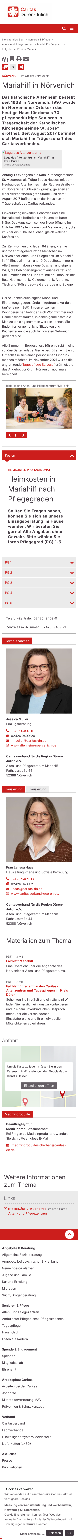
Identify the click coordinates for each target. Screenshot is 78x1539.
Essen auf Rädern (15, 1339)
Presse (7, 1460)
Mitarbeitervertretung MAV (21, 1400)
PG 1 (8, 562)
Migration (9, 1288)
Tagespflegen (12, 1325)
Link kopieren (5, 58)
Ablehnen (55, 1532)
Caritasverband (13, 1423)
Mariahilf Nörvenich (49, 44)
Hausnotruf (10, 1332)
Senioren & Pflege (39, 39)
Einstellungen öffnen (39, 1086)
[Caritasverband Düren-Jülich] (39, 12)
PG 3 (8, 583)
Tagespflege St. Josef (38, 364)
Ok (69, 1532)
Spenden (8, 1356)
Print (19, 58)
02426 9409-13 (22, 879)
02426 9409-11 (21, 731)
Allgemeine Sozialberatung (22, 1255)
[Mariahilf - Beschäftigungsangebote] (39, 408)
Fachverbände (12, 1430)
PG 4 (8, 593)
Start (21, 39)
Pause (16, 435)
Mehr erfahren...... (32, 1533)
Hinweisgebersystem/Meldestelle (26, 1437)
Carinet (5, 67)
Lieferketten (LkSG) (16, 1444)
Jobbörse (9, 1393)
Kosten (10, 455)
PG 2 (8, 572)
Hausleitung (13, 789)
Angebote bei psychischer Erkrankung (30, 1261)
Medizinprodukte (17, 1114)
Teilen (21, 67)
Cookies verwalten (19, 1489)
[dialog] (40, 1514)
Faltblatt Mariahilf (19, 961)
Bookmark (12, 58)
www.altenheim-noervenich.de (33, 745)
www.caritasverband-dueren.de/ (35, 894)
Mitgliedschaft (12, 1363)
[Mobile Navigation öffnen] (72, 28)
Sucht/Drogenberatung (19, 1295)
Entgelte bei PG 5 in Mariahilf (19, 49)
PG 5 (8, 603)
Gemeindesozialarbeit (18, 1268)
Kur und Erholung (14, 1282)
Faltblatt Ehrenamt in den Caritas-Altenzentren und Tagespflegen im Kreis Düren (37, 990)
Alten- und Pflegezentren (17, 44)
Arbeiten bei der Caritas (19, 1386)
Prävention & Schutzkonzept (23, 1406)
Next (23, 435)
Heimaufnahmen (17, 641)
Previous (9, 435)
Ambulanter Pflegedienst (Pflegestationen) (33, 1319)
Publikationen (12, 1467)
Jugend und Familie (16, 1275)
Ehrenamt (9, 1369)
